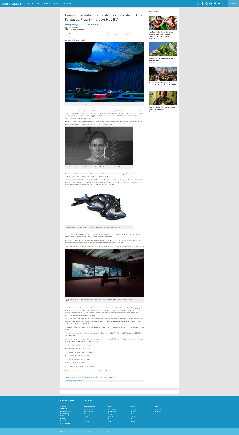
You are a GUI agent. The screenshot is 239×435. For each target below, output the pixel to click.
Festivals (86, 419)
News (133, 406)
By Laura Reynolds (153, 38)
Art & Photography (89, 406)
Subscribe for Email (66, 411)
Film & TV (87, 421)
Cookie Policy (64, 421)
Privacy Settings (65, 423)
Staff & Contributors (66, 416)
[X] (198, 3)
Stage (133, 421)
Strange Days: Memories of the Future (78, 333)
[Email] (219, 3)
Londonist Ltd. (106, 431)
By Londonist (152, 62)
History (55, 3)
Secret (133, 416)
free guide (88, 377)
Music (109, 421)
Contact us (63, 408)
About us (63, 406)
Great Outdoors (112, 411)
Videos (157, 414)
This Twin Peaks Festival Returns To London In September (162, 108)
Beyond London (66, 3)
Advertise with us (65, 413)
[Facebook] (202, 3)
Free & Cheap (112, 409)
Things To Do (30, 3)
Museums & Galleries (114, 419)
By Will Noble (152, 111)
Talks (156, 406)
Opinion (133, 409)
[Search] (223, 3)
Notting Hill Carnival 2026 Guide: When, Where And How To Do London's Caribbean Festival (161, 34)
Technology (158, 409)
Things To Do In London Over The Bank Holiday (161, 59)
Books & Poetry (88, 411)
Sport (133, 419)
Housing (110, 416)
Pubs (38, 3)
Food (109, 406)
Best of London (88, 409)
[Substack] (215, 3)
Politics (133, 411)
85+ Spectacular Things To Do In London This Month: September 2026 (162, 84)
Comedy (86, 414)
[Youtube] (211, 3)
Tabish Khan (74, 27)
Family (86, 416)
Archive (62, 418)
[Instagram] (206, 3)
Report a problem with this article (74, 380)
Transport (46, 3)
